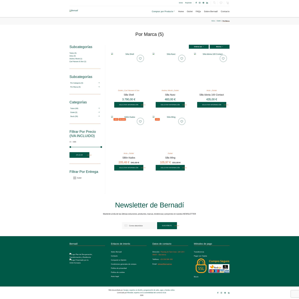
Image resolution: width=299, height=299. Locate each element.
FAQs (198, 11)
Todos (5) (73, 53)
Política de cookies (118, 272)
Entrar (181, 3)
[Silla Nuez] (170, 70)
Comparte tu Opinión (118, 260)
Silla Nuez (170, 94)
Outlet (190, 11)
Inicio (213, 21)
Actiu (209, 90)
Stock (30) (74, 116)
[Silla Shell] (128, 70)
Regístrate (188, 3)
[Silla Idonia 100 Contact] (211, 70)
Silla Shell (129, 94)
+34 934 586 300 (166, 259)
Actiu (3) (72, 56)
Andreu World (167, 90)
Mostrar (219, 47)
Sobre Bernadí (211, 11)
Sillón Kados (128, 157)
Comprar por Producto (162, 11)
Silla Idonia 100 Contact (211, 94)
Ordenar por (198, 47)
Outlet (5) (73, 112)
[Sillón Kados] (128, 133)
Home (181, 11)
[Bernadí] (79, 11)
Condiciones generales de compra (123, 264)
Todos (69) (74, 108)
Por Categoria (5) (76, 83)
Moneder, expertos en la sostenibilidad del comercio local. (146, 293)
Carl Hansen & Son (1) (77, 61)
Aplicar (79, 155)
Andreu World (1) (75, 59)
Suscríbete (167, 225)
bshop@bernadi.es (165, 264)
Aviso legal (115, 276)
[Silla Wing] (170, 133)
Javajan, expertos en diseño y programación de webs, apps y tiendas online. (149, 290)
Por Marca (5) (75, 87)
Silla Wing (170, 157)
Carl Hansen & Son (131, 90)
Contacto (225, 11)
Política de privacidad (119, 268)
